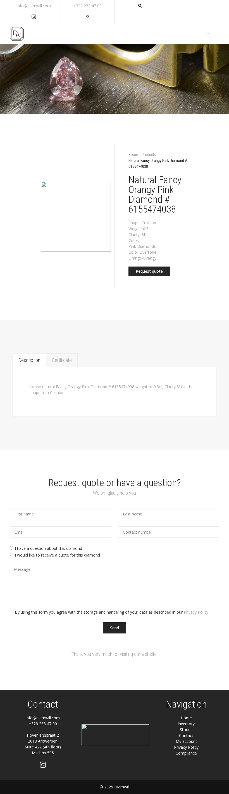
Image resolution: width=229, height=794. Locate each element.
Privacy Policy (196, 612)
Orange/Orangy (142, 258)
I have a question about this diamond (48, 548)
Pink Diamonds (142, 246)
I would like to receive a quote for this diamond (57, 555)
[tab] (29, 360)
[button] (149, 271)
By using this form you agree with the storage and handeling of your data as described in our (111, 612)
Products (149, 154)
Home (133, 154)
